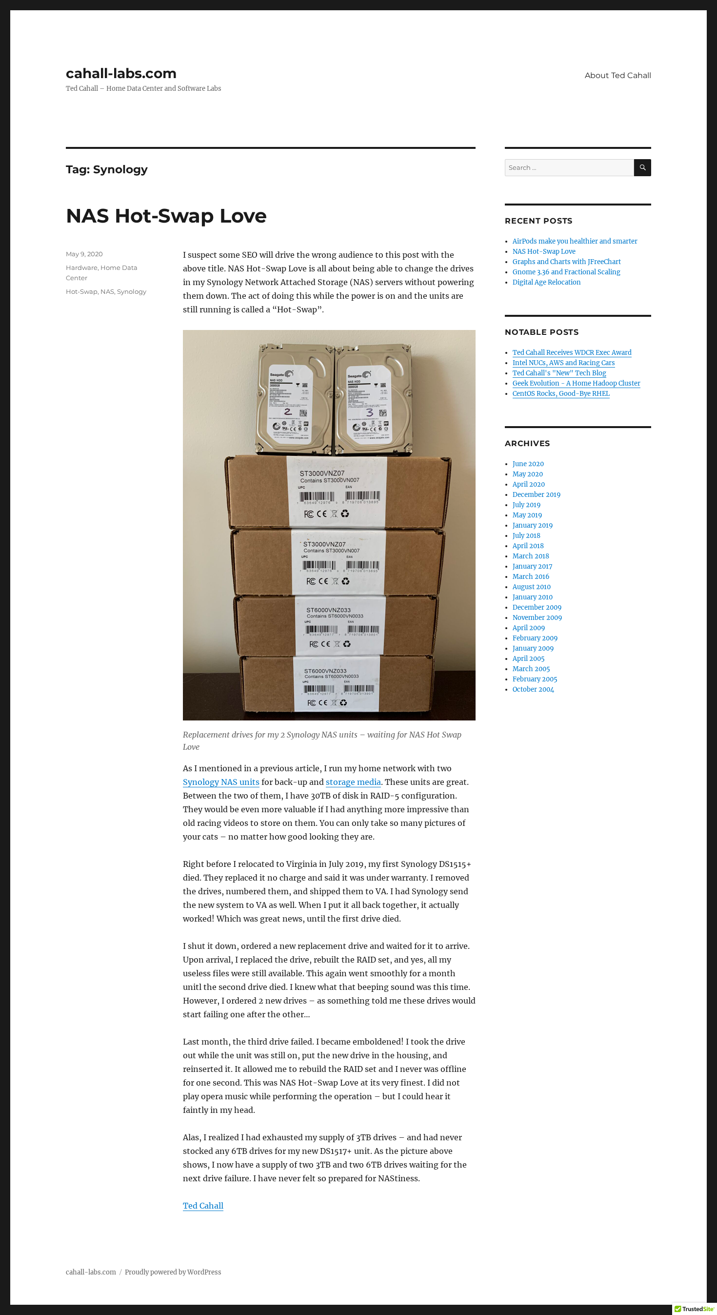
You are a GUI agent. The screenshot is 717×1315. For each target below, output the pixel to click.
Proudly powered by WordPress (173, 1272)
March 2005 (531, 669)
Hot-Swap (82, 291)
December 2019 (537, 495)
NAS (107, 291)
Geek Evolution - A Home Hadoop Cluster (576, 383)
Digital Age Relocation (547, 282)
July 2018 (526, 536)
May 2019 (527, 515)
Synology (131, 291)
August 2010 (532, 587)
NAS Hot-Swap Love (166, 215)
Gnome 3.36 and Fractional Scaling (566, 272)
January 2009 (533, 648)
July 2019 (527, 505)
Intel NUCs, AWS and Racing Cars (564, 363)
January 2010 (533, 597)
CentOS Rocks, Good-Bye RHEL (561, 394)
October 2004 (533, 689)
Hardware (82, 267)
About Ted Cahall (618, 75)
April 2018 (528, 546)
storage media (353, 782)
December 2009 (537, 607)
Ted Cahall (203, 1206)
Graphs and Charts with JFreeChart (567, 262)
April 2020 (529, 484)
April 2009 (529, 628)
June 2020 (528, 464)
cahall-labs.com (121, 73)
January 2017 (533, 566)
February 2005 (535, 679)
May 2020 (528, 474)
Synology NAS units (221, 782)
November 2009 (537, 618)
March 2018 (531, 556)
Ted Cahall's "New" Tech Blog (559, 373)
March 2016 (531, 577)
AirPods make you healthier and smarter (575, 241)
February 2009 (535, 638)
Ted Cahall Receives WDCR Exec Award (572, 353)
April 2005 (529, 659)
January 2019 (533, 525)
